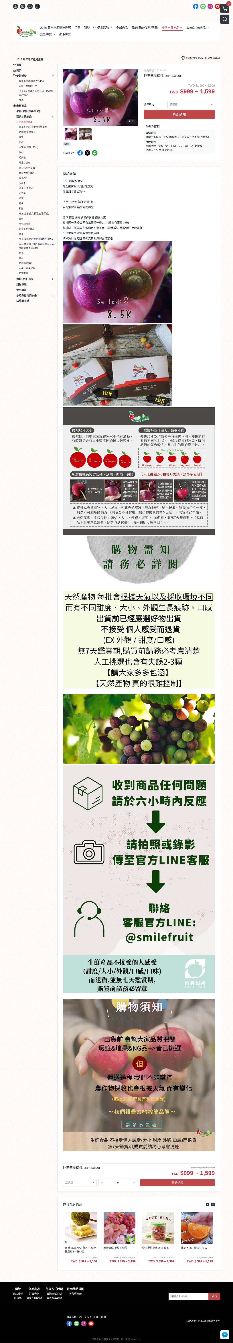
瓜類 (21, 198)
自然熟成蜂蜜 (25, 263)
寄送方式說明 (54, 1293)
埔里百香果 (24, 162)
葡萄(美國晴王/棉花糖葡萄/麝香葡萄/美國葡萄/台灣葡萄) (36, 246)
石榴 (21, 142)
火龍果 (22, 183)
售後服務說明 (54, 1298)
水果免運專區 (25, 122)
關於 (18, 1289)
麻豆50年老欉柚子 (28, 168)
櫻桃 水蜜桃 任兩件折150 (31, 81)
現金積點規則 (75, 1289)
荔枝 (21, 258)
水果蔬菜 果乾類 (27, 268)
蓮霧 (21, 137)
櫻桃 (21, 253)
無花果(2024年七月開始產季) (33, 127)
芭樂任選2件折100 (28, 86)
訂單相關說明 (34, 1298)
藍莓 (21, 219)
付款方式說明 (54, 1289)
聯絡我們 (18, 1293)
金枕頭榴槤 (24, 224)
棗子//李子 (24, 178)
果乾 (21, 100)
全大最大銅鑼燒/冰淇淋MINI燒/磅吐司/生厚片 (36, 93)
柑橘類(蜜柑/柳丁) (27, 132)
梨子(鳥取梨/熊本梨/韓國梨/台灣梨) (36, 239)
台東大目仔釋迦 (26, 173)
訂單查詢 (34, 1293)
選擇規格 (149, 104)
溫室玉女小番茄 (26, 229)
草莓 (21, 234)
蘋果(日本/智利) (26, 188)
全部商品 (34, 1289)
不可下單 (23, 273)
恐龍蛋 (22, 157)
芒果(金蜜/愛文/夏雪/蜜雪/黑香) (34, 213)
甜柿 (21, 152)
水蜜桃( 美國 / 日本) (28, 147)
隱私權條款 (75, 1293)
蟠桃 (21, 203)
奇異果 (22, 193)
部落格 (18, 1298)
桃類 (21, 208)
